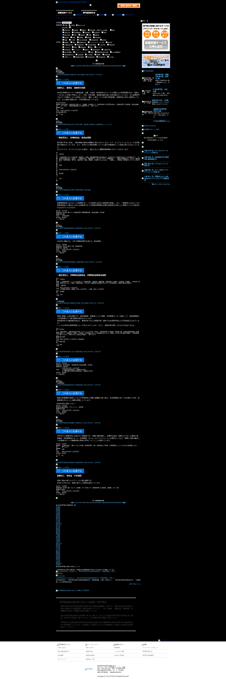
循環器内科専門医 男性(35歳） (160, 110)
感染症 (97, 35)
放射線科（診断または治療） (99, 30)
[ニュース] (108, 15)
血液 (73, 37)
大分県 (58, 560)
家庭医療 (107, 55)
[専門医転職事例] (148, 71)
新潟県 (58, 525)
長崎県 (58, 558)
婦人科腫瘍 (67, 52)
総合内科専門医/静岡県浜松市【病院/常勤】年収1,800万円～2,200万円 (78, 385)
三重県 (58, 535)
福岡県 (58, 555)
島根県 (58, 545)
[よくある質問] (117, 15)
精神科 (98, 55)
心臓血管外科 (68, 45)
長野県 (58, 529)
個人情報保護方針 (63, 651)
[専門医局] (89, 669)
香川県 (58, 551)
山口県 (58, 549)
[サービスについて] (92, 644)
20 (107, 66)
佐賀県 (58, 556)
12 (91, 66)
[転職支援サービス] (65, 15)
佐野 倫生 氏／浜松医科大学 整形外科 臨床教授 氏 (156, 158)
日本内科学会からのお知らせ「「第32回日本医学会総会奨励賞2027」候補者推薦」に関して (85, 578)
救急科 (66, 37)
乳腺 (75, 47)
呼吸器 (89, 37)
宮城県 (58, 510)
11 (89, 66)
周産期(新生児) (69, 55)
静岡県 (58, 532)
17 (101, 66)
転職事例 (117, 647)
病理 (104, 32)
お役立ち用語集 (119, 655)
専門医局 (64, 622)
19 (105, 66)
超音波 (104, 40)
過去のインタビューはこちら (161, 184)
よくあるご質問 (119, 651)
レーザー (99, 47)
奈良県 (58, 542)
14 (95, 66)
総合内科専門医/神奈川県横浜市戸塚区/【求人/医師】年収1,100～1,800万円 (80, 303)
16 (99, 66)
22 (111, 66)
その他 (111, 57)
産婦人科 (67, 32)
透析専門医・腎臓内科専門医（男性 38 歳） (162, 76)
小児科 (73, 40)
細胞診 (66, 42)
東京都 (58, 522)
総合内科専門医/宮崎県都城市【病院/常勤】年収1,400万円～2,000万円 (78, 228)
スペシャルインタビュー (150, 647)
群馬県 (58, 518)
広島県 (58, 548)
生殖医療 (80, 55)
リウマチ (67, 47)
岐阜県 (58, 531)
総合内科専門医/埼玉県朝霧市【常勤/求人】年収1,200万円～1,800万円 (78, 423)
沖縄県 (58, 565)
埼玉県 (58, 519)
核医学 (87, 50)
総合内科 (67, 35)
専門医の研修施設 (148, 655)
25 (117, 66)
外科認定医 (101, 57)
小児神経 (90, 55)
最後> (124, 66)
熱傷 (91, 52)
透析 (73, 42)
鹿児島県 (59, 563)
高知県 (58, 553)
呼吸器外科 (80, 45)
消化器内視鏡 (91, 45)
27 (121, 66)
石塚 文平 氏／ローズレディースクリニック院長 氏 (156, 152)
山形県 (58, 512)
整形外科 (67, 30)
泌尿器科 (87, 32)
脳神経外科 (82, 42)
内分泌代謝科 (83, 40)
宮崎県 (58, 562)
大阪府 (58, 539)
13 (93, 66)
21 (109, 66)
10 (87, 66)
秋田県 (58, 511)
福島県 (58, 514)
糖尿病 (82, 35)
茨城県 (58, 515)
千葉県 (58, 521)
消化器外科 (94, 40)
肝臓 (89, 35)
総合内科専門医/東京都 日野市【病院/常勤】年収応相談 (73, 190)
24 (115, 66)
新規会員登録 (90, 655)
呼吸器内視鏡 (79, 57)
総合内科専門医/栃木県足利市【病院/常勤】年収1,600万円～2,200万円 (78, 462)
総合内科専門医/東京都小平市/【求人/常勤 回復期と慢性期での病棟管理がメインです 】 (84, 124)
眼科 (113, 30)
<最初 (72, 66)
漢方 (91, 47)
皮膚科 (76, 30)
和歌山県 (59, 544)
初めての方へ (90, 647)
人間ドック (67, 57)
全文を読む (61, 576)
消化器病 (98, 37)
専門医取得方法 (147, 651)
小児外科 (102, 45)
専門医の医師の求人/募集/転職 (65, 18)
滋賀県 (58, 536)
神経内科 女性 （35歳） (161, 100)
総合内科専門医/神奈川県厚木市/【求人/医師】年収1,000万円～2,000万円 (79, 74)
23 (113, 66)
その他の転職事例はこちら (161, 121)
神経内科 (112, 45)
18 (103, 66)
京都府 (58, 538)
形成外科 (97, 32)
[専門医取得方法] (89, 15)
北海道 (58, 507)
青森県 (58, 508)
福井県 (58, 528)
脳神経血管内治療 (102, 52)
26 (119, 66)
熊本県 (58, 559)
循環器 (81, 37)
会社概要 (60, 655)
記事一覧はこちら (135, 584)
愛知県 (58, 534)
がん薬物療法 (116, 52)
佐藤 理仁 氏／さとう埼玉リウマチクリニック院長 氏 (156, 171)
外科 (75, 35)
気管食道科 (96, 50)
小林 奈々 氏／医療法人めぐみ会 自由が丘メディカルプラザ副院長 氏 (156, 178)
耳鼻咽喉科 (77, 32)
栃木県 (58, 517)
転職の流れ (89, 651)
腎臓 (65, 40)
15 (97, 66)
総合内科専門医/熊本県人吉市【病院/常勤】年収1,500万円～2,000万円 (78, 351)
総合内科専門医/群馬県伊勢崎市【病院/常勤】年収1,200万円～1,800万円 (79, 262)
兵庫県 (58, 541)
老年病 (110, 42)
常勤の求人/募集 (100, 618)
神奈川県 (59, 524)
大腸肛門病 (107, 50)
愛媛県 (58, 552)
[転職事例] (77, 15)
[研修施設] (101, 15)
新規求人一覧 (90, 659)
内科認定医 (91, 57)
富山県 (58, 527)
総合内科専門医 (82, 18)
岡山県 (58, 546)
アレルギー (77, 50)
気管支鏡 (67, 50)
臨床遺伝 (83, 47)
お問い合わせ (62, 647)
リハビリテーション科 (97, 42)
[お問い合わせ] (127, 15)
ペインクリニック (81, 52)
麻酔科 (84, 30)
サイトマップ (62, 659)
